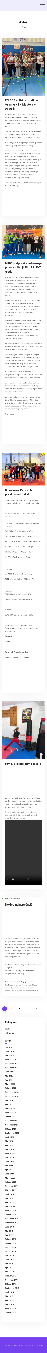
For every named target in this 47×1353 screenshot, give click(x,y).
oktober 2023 (10, 1129)
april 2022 (9, 1170)
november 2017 (11, 1251)
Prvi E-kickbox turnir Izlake (23, 763)
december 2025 (11, 1064)
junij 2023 (9, 1137)
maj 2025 (9, 1076)
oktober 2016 (10, 1284)
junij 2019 (9, 1194)
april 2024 (9, 1104)
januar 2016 (10, 1313)
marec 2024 (10, 1108)
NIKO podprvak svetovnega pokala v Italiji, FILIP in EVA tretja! (23, 267)
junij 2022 (9, 1162)
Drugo (7, 1029)
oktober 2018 (10, 1223)
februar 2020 (10, 1182)
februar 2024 (10, 1113)
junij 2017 (9, 1259)
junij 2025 (9, 1072)
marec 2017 (10, 1272)
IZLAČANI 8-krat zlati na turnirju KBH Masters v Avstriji (21, 104)
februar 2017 (10, 1276)
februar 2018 (10, 1239)
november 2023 (11, 1125)
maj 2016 (9, 1296)
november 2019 (11, 1186)
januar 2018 (10, 1243)
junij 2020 (9, 1174)
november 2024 (11, 1096)
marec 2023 (10, 1149)
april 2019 (9, 1202)
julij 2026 (9, 1047)
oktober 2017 (10, 1255)
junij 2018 (9, 1227)
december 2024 (11, 1092)
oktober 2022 (10, 1157)
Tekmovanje (10, 1033)
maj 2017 (9, 1264)
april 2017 (9, 1268)
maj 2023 (9, 1141)
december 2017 (11, 1247)
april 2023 (9, 1145)
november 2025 (11, 1068)
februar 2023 (10, 1153)
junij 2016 (9, 1292)
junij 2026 (9, 1051)
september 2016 (12, 1288)
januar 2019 (10, 1215)
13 (29, 1009)
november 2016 (11, 1280)
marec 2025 (10, 1084)
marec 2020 (10, 1178)
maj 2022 (9, 1166)
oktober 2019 (10, 1190)
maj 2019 (9, 1198)
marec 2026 (10, 1055)
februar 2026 (10, 1060)
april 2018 (9, 1235)
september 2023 (12, 1133)
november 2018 (11, 1219)
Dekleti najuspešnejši (19, 904)
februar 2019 (10, 1210)
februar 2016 (10, 1308)
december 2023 (11, 1121)
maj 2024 (9, 1100)
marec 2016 (10, 1304)
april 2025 (9, 1080)
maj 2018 (9, 1231)
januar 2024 (10, 1117)
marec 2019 (10, 1206)
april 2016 (9, 1300)
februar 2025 (10, 1088)
